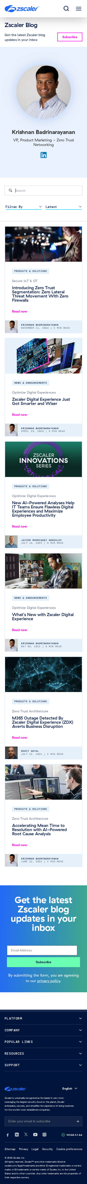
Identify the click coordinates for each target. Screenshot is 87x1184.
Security (47, 1149)
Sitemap (10, 1149)
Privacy (23, 1149)
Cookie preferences (69, 1149)
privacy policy (48, 980)
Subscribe (43, 962)
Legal (35, 1149)
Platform (13, 1018)
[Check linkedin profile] (43, 155)
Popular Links (19, 1042)
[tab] (66, 8)
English (67, 1088)
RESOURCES (14, 1054)
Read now (19, 311)
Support (12, 1065)
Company (12, 1030)
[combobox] (43, 190)
